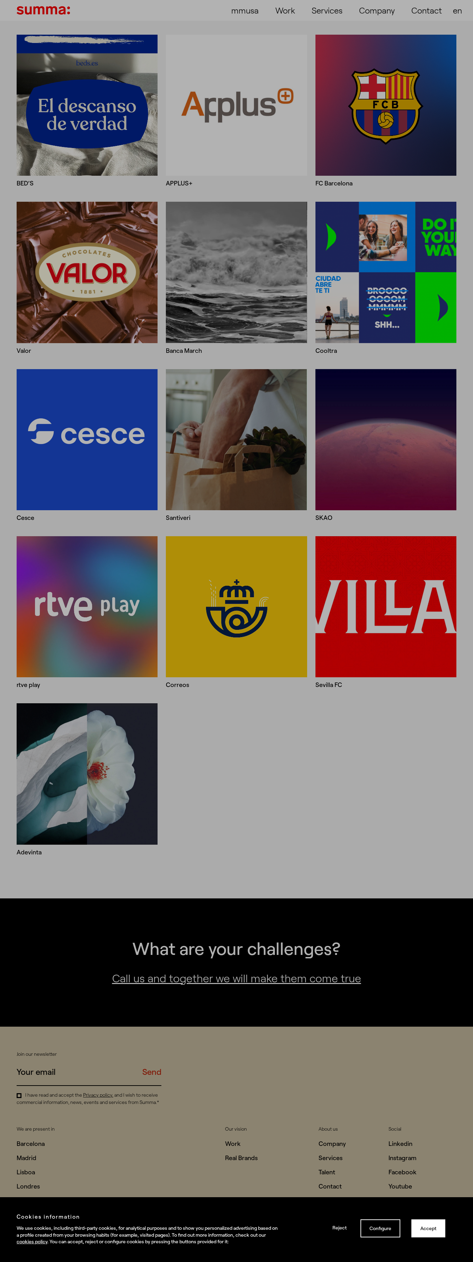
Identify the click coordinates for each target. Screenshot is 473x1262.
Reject (339, 1227)
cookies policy (32, 1241)
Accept (428, 1228)
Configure (380, 1228)
